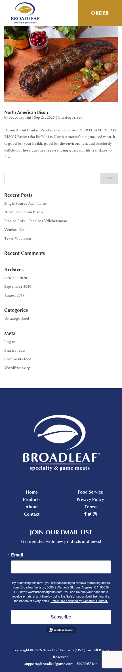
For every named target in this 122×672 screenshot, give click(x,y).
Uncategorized (70, 118)
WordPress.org (17, 368)
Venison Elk (14, 230)
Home (32, 492)
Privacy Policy (90, 499)
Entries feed (14, 351)
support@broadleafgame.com (48, 664)
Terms (90, 506)
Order (100, 13)
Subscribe (61, 616)
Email (17, 554)
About (32, 506)
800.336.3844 (87, 664)
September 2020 (17, 287)
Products (31, 499)
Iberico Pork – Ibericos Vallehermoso (35, 221)
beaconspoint (20, 118)
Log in (9, 342)
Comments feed (17, 359)
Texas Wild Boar (17, 239)
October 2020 (15, 278)
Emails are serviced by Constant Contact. (79, 600)
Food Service (90, 492)
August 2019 (14, 296)
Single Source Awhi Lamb (25, 204)
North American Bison (26, 112)
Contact (31, 514)
